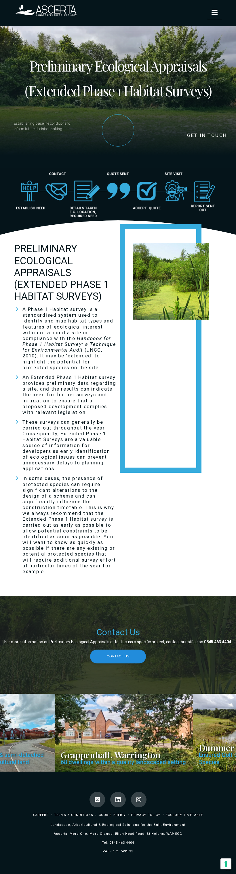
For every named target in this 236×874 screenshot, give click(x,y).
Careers (41, 815)
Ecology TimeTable (184, 815)
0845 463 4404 (122, 843)
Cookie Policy (112, 815)
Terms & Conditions (73, 815)
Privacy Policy (145, 815)
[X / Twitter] (97, 799)
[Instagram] (138, 799)
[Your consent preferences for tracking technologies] (225, 863)
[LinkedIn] (118, 799)
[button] (214, 12)
